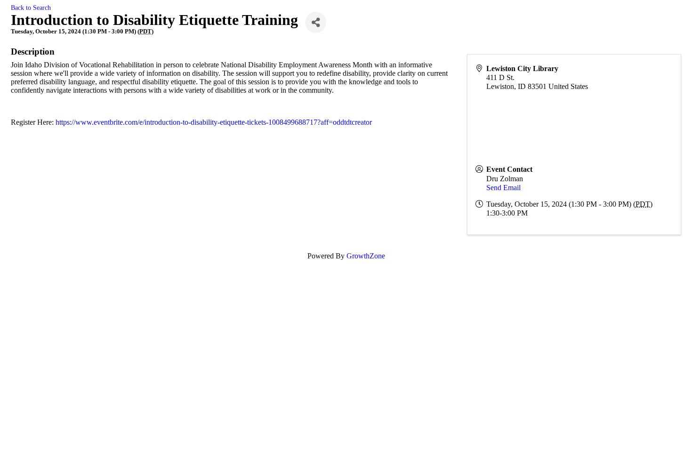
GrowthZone (365, 256)
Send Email (503, 188)
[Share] (315, 22)
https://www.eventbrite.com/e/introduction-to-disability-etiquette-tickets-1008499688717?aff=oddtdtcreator (214, 122)
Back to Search (31, 7)
